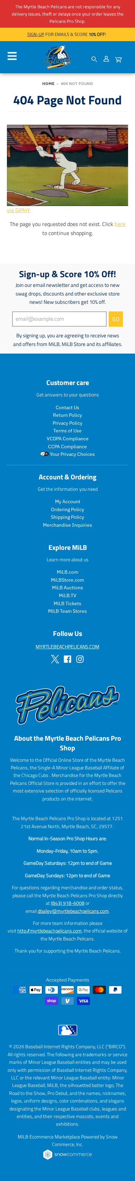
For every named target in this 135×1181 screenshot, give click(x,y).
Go (115, 319)
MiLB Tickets (67, 603)
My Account (67, 501)
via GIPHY (18, 210)
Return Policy (67, 415)
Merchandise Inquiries (67, 525)
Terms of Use (67, 431)
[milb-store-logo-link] (67, 1036)
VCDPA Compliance (68, 438)
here (120, 224)
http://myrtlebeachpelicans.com (49, 930)
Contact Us (67, 407)
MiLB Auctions (67, 587)
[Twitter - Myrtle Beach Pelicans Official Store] (55, 659)
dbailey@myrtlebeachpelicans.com (73, 911)
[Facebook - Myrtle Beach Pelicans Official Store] (67, 659)
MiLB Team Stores (67, 611)
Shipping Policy (67, 517)
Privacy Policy (67, 423)
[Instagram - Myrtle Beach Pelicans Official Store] (80, 659)
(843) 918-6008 (67, 903)
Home (48, 83)
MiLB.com (67, 572)
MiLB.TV (67, 595)
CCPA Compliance (67, 446)
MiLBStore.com (67, 580)
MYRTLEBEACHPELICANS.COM (67, 646)
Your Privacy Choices (72, 454)
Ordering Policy (67, 509)
